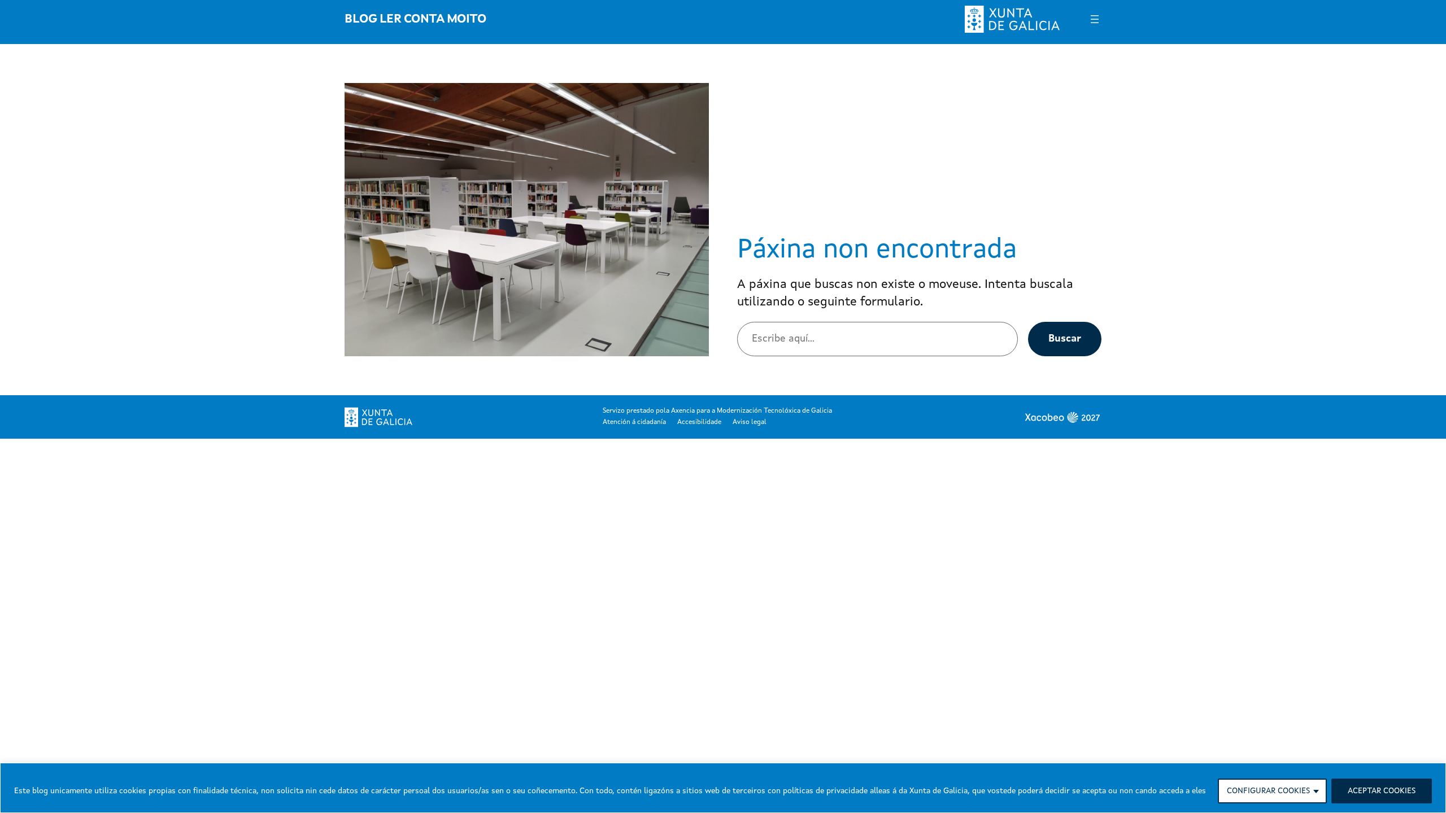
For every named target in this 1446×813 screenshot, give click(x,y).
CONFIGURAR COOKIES (1268, 791)
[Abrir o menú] (1094, 19)
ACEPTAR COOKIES (1381, 791)
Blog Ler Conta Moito (415, 19)
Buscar (1064, 339)
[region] (723, 788)
